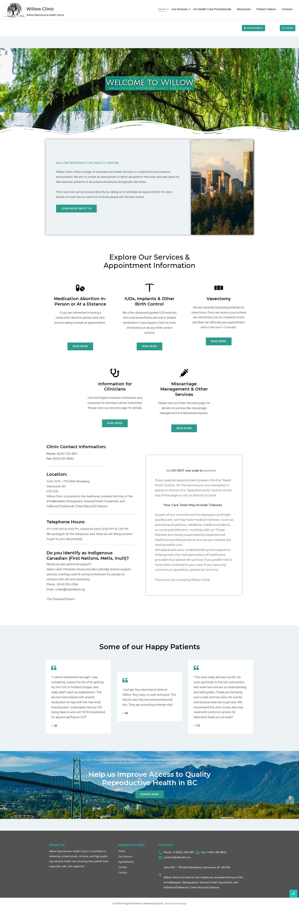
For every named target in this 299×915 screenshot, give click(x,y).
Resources (244, 9)
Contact (287, 9)
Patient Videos (266, 9)
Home (162, 9)
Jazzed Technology (175, 903)
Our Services (180, 9)
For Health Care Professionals (212, 9)
